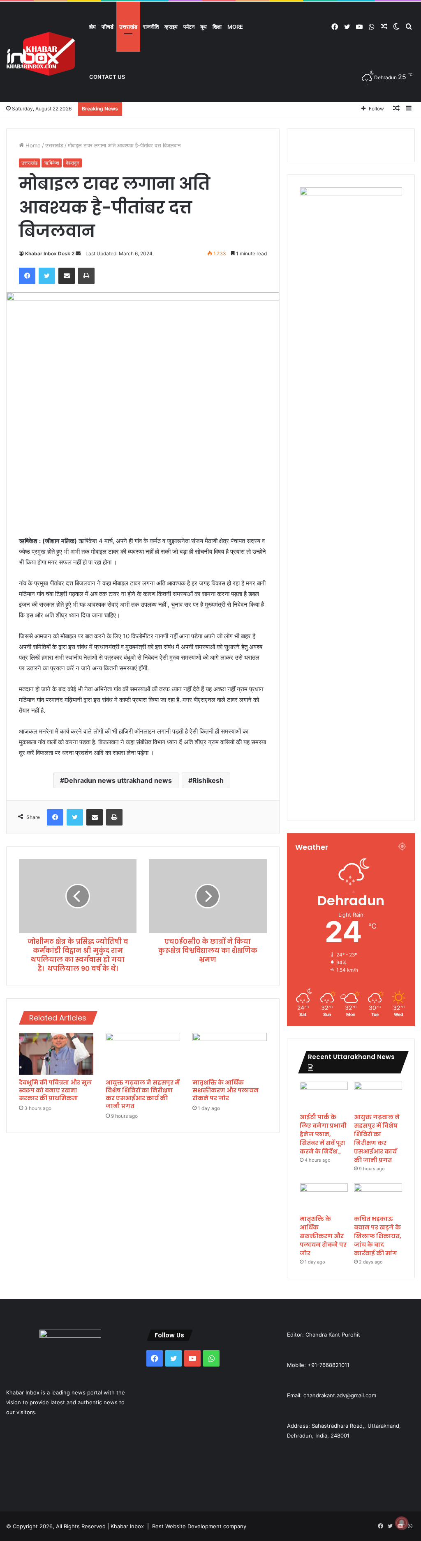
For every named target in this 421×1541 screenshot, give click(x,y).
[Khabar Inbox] (41, 54)
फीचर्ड (107, 26)
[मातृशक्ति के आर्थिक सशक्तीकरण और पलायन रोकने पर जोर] (229, 1054)
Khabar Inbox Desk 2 (49, 253)
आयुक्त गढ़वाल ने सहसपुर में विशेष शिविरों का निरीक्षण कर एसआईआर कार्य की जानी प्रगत (143, 1094)
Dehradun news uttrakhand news (118, 780)
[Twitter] (47, 276)
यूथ (203, 26)
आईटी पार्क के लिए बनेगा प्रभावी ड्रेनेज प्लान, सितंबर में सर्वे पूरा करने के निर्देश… (323, 1134)
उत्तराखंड (128, 26)
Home (32, 145)
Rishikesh (208, 780)
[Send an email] (78, 253)
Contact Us (107, 76)
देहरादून (72, 163)
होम (92, 26)
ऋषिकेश (51, 163)
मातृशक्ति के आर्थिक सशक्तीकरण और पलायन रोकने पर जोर (225, 1090)
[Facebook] (27, 276)
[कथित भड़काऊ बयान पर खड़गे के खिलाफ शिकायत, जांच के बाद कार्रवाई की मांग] (378, 1197)
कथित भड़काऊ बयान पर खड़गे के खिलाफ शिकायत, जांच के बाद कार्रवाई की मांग (377, 1236)
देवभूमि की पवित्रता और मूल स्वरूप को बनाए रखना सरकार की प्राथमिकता (55, 1090)
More (235, 26)
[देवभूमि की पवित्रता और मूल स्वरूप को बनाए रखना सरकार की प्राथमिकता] (56, 1054)
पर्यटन (188, 26)
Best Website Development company (199, 1526)
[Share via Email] (66, 276)
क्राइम (171, 26)
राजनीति (151, 26)
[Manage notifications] (401, 1523)
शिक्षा (217, 26)
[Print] (86, 276)
